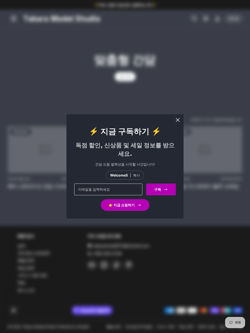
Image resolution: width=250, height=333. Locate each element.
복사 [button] (136, 175)
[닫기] (178, 120)
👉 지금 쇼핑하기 (122, 205)
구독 (157, 189)
